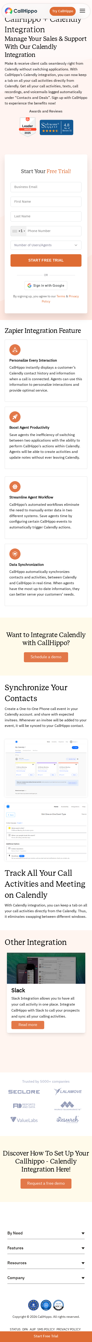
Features (15, 1248)
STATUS (15, 1329)
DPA (25, 1329)
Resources (17, 1263)
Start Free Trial (46, 1336)
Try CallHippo (62, 11)
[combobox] (18, 231)
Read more (28, 1025)
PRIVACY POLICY (68, 1329)
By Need (15, 1233)
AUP (33, 1329)
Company (16, 1278)
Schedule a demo (46, 657)
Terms (60, 296)
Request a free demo (46, 1184)
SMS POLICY (46, 1329)
